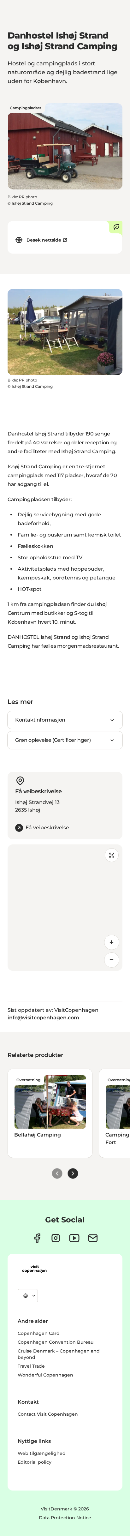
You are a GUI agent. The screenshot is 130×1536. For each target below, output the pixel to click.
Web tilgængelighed (42, 1453)
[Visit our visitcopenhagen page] (37, 1238)
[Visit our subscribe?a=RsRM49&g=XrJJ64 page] (92, 1238)
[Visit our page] (55, 1238)
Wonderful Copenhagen (45, 1375)
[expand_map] (112, 855)
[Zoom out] (111, 960)
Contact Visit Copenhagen (48, 1414)
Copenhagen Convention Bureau (55, 1342)
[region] (65, 907)
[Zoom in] (111, 942)
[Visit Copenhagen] (34, 1269)
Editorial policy (34, 1462)
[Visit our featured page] (74, 1238)
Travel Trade (31, 1366)
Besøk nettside (44, 240)
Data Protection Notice (65, 1518)
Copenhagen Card (39, 1333)
